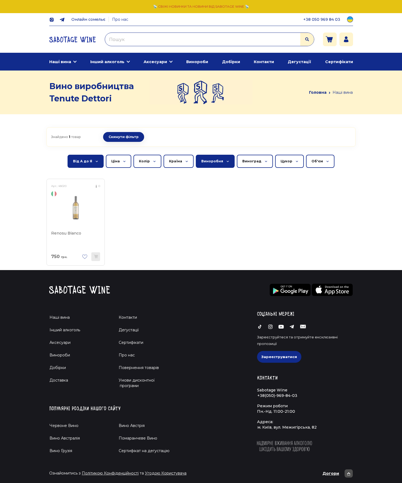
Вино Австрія (132, 425)
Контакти (264, 61)
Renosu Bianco (66, 233)
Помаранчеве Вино (138, 438)
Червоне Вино (63, 425)
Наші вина (60, 61)
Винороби (197, 61)
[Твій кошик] (330, 39)
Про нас (120, 19)
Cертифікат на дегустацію (144, 450)
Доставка (58, 380)
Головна (318, 92)
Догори (330, 473)
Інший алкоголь (107, 61)
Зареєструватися (279, 357)
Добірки (231, 61)
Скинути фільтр (124, 137)
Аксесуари (155, 61)
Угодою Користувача (166, 473)
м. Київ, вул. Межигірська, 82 (287, 427)
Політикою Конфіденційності (110, 473)
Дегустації (299, 61)
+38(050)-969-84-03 (277, 395)
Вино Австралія (64, 438)
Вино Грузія (60, 450)
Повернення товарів (139, 367)
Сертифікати (339, 61)
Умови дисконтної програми (134, 383)
